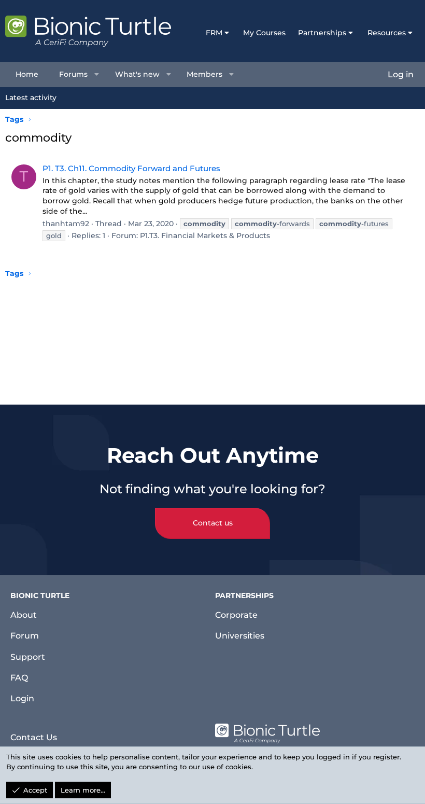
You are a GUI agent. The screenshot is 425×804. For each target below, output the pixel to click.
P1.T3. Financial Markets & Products (205, 235)
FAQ (19, 678)
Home (27, 74)
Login (22, 698)
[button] (97, 74)
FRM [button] (214, 32)
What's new (137, 74)
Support (27, 657)
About (23, 615)
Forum (24, 636)
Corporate (236, 615)
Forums (73, 74)
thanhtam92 (65, 223)
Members (204, 74)
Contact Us (33, 737)
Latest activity (30, 97)
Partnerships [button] (322, 32)
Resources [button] (386, 32)
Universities (239, 636)
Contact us (213, 523)
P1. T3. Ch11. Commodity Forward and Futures (131, 168)
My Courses (264, 32)
